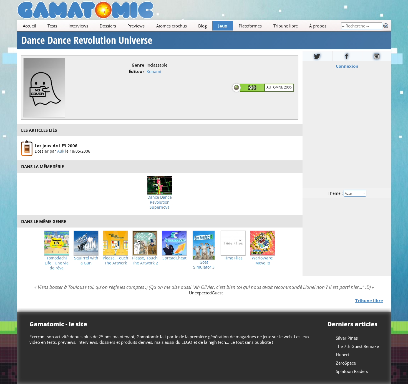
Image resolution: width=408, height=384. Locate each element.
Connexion (347, 66)
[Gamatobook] (347, 56)
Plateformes (250, 26)
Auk (60, 151)
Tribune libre (285, 26)
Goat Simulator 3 (204, 265)
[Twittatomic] (317, 56)
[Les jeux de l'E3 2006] (26, 148)
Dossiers (108, 26)
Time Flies (233, 258)
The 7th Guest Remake (357, 346)
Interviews (78, 26)
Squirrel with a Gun (86, 261)
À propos (317, 26)
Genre (138, 65)
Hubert (342, 354)
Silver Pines (347, 338)
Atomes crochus (171, 26)
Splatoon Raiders (352, 371)
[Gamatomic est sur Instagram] (376, 56)
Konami (154, 71)
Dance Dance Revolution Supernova (159, 202)
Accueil (29, 26)
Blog (202, 26)
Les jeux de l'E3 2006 (55, 145)
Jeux (222, 26)
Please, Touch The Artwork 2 (145, 261)
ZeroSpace (346, 363)
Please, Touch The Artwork (115, 261)
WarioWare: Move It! (262, 261)
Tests (52, 26)
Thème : (336, 193)
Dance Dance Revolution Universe (86, 40)
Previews (136, 26)
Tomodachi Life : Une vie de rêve (57, 263)
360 (252, 87)
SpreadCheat (174, 258)
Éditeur (136, 71)
